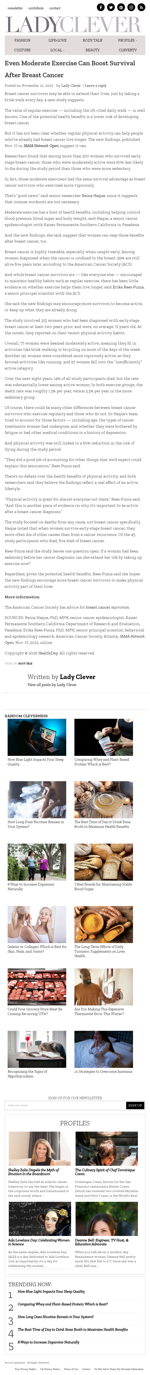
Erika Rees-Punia (128, 287)
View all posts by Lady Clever (52, 684)
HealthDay (48, 653)
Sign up (135, 1105)
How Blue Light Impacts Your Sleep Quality (51, 1291)
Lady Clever (71, 85)
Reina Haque (93, 195)
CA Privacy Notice (50, 1369)
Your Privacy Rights (25, 1369)
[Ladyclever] (73, 24)
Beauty (93, 50)
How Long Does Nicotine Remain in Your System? (56, 1316)
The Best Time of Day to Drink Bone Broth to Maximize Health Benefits (73, 1329)
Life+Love (57, 40)
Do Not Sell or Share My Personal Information (118, 1369)
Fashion (22, 40)
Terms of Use (71, 1369)
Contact (54, 8)
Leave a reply (96, 85)
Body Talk (93, 40)
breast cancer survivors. (108, 607)
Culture (22, 50)
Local (56, 50)
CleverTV (128, 50)
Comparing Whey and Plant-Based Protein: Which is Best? (63, 1304)
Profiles (126, 40)
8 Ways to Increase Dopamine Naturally (48, 1342)
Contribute (36, 8)
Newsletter (15, 8)
